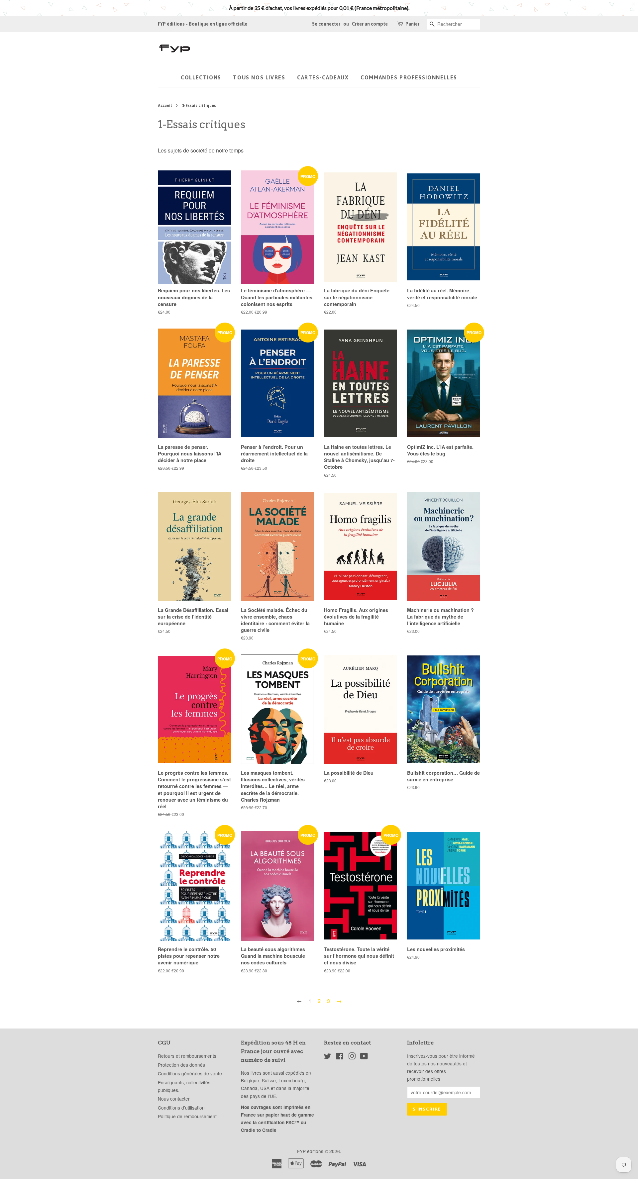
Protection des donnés (181, 1064)
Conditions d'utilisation (181, 1107)
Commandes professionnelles (409, 77)
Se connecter (326, 24)
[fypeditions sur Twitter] (327, 1057)
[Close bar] (634, 4)
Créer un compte (370, 24)
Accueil (165, 105)
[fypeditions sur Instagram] (352, 1057)
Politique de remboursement (187, 1116)
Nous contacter (174, 1098)
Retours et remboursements (187, 1055)
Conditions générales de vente (190, 1073)
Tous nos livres (259, 77)
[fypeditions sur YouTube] (364, 1057)
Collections (201, 77)
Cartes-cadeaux (323, 77)
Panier (412, 24)
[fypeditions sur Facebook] (340, 1057)
